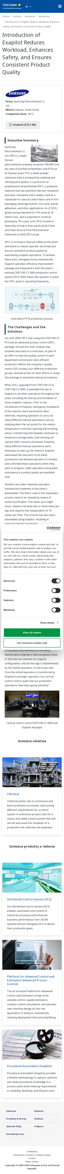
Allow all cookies (32, 632)
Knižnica (17, 16)
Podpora (38, 1126)
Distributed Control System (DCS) (29, 899)
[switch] (56, 590)
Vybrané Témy (13, 1126)
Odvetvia (11, 1111)
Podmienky (32, 1151)
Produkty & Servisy (16, 1118)
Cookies (32, 1158)
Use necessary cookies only (32, 642)
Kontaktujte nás (15, 1134)
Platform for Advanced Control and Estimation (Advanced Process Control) (30, 980)
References (44, 16)
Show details (47, 622)
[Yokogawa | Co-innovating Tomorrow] (12, 6)
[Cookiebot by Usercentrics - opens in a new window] (46, 529)
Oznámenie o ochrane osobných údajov (32, 1155)
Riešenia (38, 1111)
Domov (6, 16)
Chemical (13, 794)
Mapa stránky (32, 1161)
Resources (30, 16)
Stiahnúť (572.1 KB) (24, 124)
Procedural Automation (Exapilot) (29, 1066)
